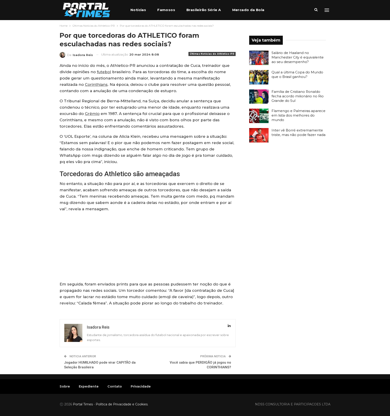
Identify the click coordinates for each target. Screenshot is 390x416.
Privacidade (141, 386)
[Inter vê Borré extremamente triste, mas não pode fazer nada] (259, 135)
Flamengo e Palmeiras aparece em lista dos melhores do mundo (298, 115)
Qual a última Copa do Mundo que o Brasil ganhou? (297, 74)
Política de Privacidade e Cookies (122, 404)
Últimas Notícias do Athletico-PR (212, 53)
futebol (104, 72)
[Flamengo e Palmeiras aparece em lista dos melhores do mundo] (259, 116)
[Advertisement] (148, 247)
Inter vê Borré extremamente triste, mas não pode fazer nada (298, 132)
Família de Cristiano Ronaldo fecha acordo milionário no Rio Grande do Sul (298, 96)
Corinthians (96, 84)
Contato (114, 386)
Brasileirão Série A (203, 10)
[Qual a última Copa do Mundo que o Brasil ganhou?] (259, 77)
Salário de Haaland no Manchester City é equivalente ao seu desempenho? (298, 57)
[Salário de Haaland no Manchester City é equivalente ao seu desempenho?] (259, 58)
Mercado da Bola (248, 10)
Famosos (166, 10)
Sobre (65, 386)
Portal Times (83, 404)
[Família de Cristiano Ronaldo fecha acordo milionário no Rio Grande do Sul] (259, 96)
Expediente (89, 386)
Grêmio (92, 113)
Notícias (138, 10)
